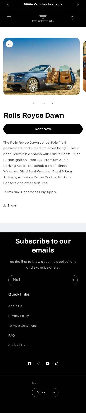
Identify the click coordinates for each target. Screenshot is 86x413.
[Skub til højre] (52, 103)
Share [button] (12, 205)
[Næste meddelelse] (78, 4)
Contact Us (16, 345)
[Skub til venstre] (33, 103)
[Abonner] (72, 280)
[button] (9, 18)
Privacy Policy (18, 315)
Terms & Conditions (22, 325)
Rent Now (43, 129)
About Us (15, 306)
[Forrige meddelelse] (8, 4)
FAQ (11, 335)
